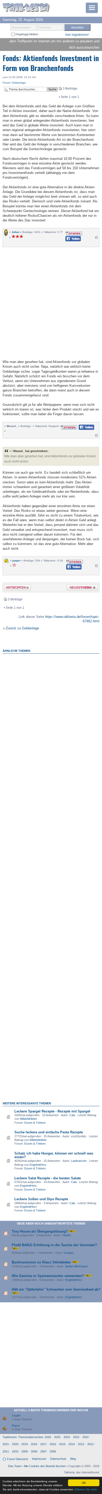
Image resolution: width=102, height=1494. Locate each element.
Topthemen (10, 1437)
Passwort (45, 27)
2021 (6, 1444)
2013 (81, 1444)
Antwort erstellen (14, 588)
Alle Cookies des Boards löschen (45, 1466)
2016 (53, 1444)
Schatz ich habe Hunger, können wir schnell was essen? (53, 1155)
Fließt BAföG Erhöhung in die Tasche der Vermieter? (54, 1245)
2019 (24, 1444)
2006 (53, 1451)
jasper (16, 560)
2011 (6, 1451)
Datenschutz (58, 1458)
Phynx (16, 1425)
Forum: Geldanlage (14, 82)
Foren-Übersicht (17, 1459)
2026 (48, 1437)
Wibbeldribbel (28, 1118)
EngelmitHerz (38, 1164)
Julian (15, 232)
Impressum (39, 1458)
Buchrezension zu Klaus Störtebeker (41, 1262)
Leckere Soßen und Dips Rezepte (41, 1199)
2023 (76, 1437)
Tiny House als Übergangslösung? (40, 1231)
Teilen (68, 240)
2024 (67, 1437)
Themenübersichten (30, 1437)
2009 (24, 1451)
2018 (34, 1444)
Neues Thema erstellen (81, 588)
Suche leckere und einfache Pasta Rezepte (48, 1132)
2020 (15, 1444)
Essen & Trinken (35, 1122)
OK (84, 1483)
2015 (62, 1444)
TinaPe (66, 1235)
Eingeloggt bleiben (26, 34)
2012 (90, 1444)
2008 (34, 1451)
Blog (73, 1458)
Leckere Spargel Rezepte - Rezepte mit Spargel (52, 1111)
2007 (43, 1451)
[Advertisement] (51, 303)
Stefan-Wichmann (76, 1266)
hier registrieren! (77, 35)
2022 (85, 1437)
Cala (72, 1115)
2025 (57, 1437)
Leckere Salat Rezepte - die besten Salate (47, 1178)
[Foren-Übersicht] (26, 8)
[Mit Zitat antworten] (73, 233)
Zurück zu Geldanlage (22, 628)
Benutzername (21, 27)
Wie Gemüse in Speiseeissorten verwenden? (48, 1276)
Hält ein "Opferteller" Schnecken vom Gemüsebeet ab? (56, 1289)
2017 (43, 1444)
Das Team (14, 1466)
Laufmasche (79, 1160)
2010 (15, 1451)
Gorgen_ (69, 1252)
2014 (72, 1444)
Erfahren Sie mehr (86, 1489)
